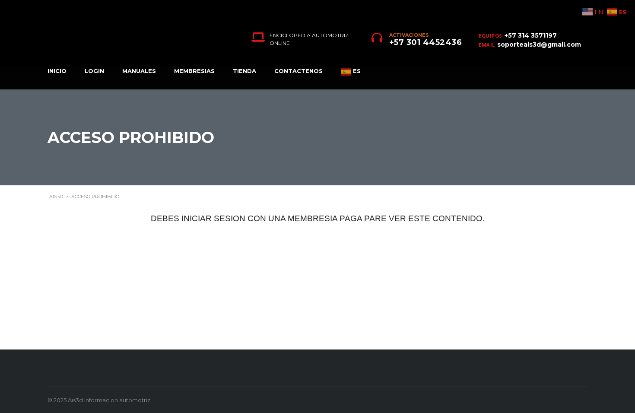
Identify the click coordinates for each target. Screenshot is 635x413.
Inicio (57, 70)
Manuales (139, 70)
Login (94, 70)
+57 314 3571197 (531, 35)
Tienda (244, 70)
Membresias (194, 70)
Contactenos (298, 70)
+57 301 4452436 (425, 42)
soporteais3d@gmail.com (539, 44)
